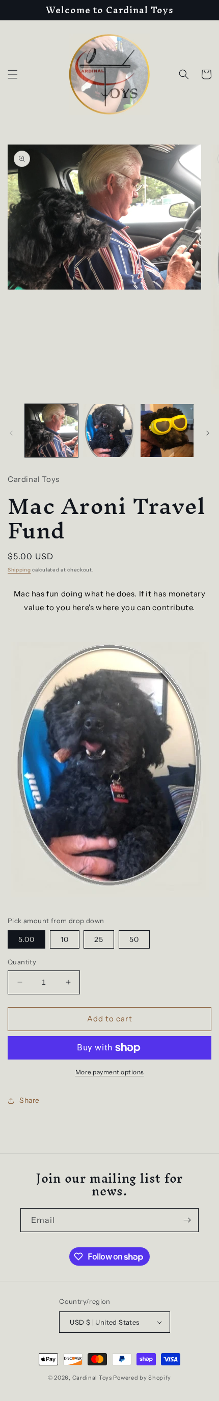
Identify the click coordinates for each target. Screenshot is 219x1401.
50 (134, 939)
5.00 (26, 939)
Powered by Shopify (142, 1377)
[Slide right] (208, 433)
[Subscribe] (187, 1220)
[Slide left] (11, 433)
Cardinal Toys (92, 1377)
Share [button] (29, 1100)
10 (65, 939)
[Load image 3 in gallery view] (167, 430)
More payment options (109, 1072)
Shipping (19, 569)
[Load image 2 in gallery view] (109, 430)
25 (98, 939)
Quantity (22, 962)
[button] (13, 74)
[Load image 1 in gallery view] (51, 430)
